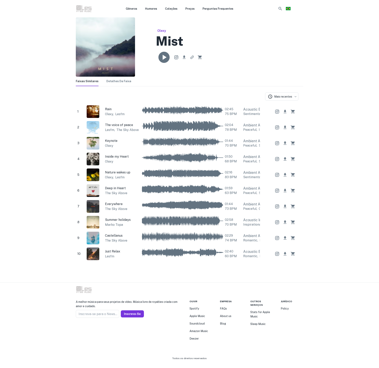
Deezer (194, 338)
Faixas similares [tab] (87, 81)
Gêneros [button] (131, 8)
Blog (223, 323)
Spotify (194, 308)
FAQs (223, 308)
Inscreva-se (132, 313)
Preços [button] (190, 8)
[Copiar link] (192, 57)
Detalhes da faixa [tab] (118, 81)
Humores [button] (151, 8)
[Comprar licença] (200, 57)
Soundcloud (197, 323)
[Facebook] (77, 327)
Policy (285, 308)
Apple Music (197, 316)
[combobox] (281, 96)
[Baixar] (184, 57)
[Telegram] (86, 327)
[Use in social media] (176, 57)
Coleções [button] (171, 8)
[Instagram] (82, 327)
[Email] (91, 327)
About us (225, 316)
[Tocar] (164, 57)
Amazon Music (199, 331)
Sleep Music (258, 324)
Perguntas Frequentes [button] (218, 8)
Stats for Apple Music (260, 314)
